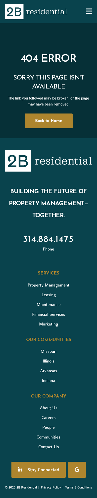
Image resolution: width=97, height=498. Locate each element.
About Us (48, 408)
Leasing (49, 294)
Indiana (48, 380)
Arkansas (48, 370)
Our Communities (48, 340)
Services (48, 273)
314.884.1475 (48, 239)
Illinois (48, 361)
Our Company (48, 396)
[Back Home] (36, 11)
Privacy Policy (51, 487)
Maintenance (49, 304)
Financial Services (48, 314)
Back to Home (48, 120)
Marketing (48, 324)
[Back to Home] (48, 162)
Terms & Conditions (78, 487)
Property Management (48, 285)
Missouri (48, 351)
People (48, 427)
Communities (48, 437)
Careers (49, 417)
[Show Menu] (89, 11)
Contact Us (48, 446)
